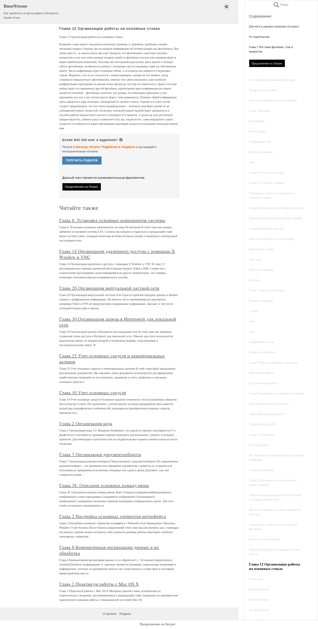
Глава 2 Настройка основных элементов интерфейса (112, 516)
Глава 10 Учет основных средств (92, 392)
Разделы (125, 613)
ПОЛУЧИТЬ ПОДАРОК (82, 160)
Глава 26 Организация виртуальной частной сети (109, 288)
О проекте (109, 613)
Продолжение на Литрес (267, 63)
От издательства (259, 36)
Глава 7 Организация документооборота (100, 454)
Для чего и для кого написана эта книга (274, 26)
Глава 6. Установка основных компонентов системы (112, 220)
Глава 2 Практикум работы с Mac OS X (99, 584)
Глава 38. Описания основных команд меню (104, 485)
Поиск (280, 4)
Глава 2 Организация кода (85, 423)
